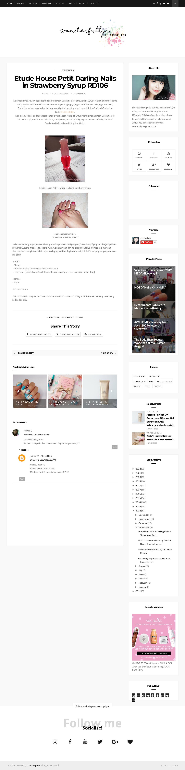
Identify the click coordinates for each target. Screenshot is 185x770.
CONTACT (94, 3)
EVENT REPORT (139, 376)
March (141, 578)
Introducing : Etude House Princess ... (63, 403)
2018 (138, 485)
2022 (138, 468)
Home (9, 3)
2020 (138, 477)
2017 (138, 489)
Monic (28, 430)
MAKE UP (32, 3)
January (142, 586)
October (142, 523)
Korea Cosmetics (164, 381)
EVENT (82, 3)
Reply (115, 447)
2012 (138, 510)
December (143, 514)
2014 (138, 502)
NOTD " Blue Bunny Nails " (27, 403)
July (140, 570)
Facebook (154, 158)
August (142, 566)
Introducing (139, 381)
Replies (24, 449)
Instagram (139, 158)
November (143, 519)
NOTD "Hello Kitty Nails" (150, 287)
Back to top (169, 765)
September (143, 527)
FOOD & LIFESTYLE (65, 3)
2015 (138, 498)
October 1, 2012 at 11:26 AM (43, 460)
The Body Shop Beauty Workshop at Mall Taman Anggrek (149, 343)
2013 (138, 506)
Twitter (139, 169)
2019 (138, 481)
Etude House (68, 70)
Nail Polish (68, 317)
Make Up (137, 386)
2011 (138, 591)
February (142, 582)
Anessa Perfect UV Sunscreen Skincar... (98, 403)
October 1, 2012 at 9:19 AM (36, 434)
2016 (138, 493)
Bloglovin (168, 169)
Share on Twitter (69, 334)
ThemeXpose (33, 765)
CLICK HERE (67, 111)
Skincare (157, 386)
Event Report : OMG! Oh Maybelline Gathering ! (149, 306)
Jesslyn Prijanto (41, 455)
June (140, 574)
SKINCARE (46, 3)
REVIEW (20, 3)
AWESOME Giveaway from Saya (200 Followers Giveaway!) (151, 325)
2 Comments (79, 93)
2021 (138, 472)
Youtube (168, 158)
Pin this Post (95, 334)
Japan (151, 381)
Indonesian (154, 376)
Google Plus (154, 169)
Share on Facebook (40, 334)
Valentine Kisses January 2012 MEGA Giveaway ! (153, 271)
